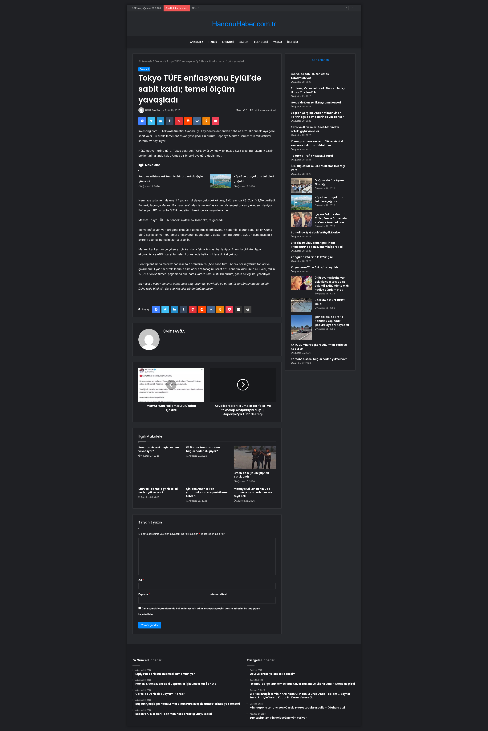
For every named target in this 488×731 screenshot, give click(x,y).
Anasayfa (196, 41)
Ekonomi (228, 41)
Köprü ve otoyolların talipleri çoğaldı (329, 199)
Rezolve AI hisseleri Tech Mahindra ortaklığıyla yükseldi (315, 129)
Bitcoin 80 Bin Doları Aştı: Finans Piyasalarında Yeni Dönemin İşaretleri (317, 245)
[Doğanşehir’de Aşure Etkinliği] (301, 185)
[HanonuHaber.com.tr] (244, 24)
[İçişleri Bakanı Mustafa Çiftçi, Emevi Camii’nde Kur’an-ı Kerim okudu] (301, 219)
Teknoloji (261, 41)
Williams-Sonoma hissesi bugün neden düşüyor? (203, 449)
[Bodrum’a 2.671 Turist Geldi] (301, 305)
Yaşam (277, 41)
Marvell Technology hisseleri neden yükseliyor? (158, 490)
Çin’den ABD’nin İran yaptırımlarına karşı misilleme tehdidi (207, 492)
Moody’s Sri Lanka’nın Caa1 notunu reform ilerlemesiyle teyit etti (253, 492)
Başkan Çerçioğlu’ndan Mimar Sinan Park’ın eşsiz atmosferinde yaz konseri (317, 115)
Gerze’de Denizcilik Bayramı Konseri (213, 8)
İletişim (292, 41)
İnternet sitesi (218, 594)
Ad (141, 579)
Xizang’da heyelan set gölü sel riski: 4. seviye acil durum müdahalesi (317, 143)
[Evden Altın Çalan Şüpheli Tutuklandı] (255, 457)
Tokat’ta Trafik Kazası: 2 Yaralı (312, 156)
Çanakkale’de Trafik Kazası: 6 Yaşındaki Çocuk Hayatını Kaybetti (332, 321)
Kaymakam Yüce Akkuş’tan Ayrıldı (314, 267)
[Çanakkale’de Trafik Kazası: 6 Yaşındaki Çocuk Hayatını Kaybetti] (301, 327)
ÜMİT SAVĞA (152, 110)
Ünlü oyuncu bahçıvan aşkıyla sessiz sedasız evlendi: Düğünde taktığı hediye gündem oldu (332, 284)
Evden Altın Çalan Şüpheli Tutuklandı (251, 475)
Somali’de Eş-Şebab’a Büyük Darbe (315, 232)
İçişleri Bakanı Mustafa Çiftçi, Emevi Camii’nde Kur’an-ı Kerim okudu (331, 218)
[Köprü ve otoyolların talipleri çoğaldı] (220, 181)
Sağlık (243, 41)
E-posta (144, 594)
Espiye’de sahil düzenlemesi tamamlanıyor (310, 76)
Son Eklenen (320, 60)
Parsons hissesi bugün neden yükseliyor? (158, 449)
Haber (213, 41)
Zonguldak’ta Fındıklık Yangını (312, 257)
